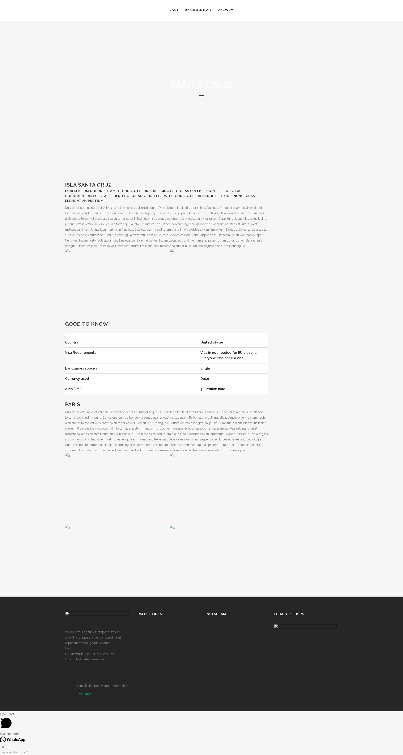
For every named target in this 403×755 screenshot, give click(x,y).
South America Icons (318, 457)
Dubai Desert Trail (315, 184)
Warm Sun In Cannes (318, 240)
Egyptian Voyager (315, 348)
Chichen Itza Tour (315, 323)
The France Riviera (316, 405)
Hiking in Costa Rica (317, 297)
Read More (84, 694)
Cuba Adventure (314, 431)
